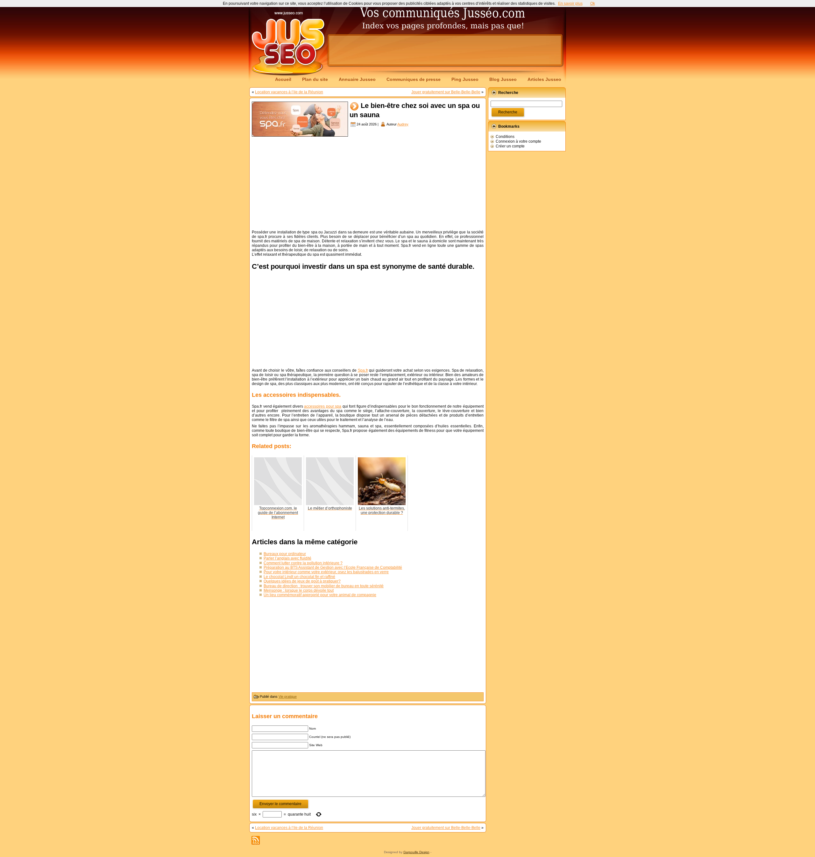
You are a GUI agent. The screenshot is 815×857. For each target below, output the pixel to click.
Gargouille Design (416, 852)
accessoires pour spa (322, 406)
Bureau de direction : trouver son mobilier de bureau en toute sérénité (324, 586)
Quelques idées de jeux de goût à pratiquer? (302, 581)
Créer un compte (510, 146)
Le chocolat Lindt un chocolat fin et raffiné (299, 577)
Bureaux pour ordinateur (285, 554)
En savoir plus (570, 3)
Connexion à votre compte (518, 141)
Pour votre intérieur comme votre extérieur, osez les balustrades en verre (326, 572)
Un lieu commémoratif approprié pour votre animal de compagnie (320, 595)
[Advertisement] (445, 50)
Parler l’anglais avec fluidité (287, 558)
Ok (592, 3)
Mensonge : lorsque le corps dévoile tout (299, 590)
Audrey (402, 124)
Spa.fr (363, 370)
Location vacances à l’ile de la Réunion (289, 92)
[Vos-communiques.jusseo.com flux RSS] (256, 840)
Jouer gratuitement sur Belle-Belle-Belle (445, 92)
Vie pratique (288, 696)
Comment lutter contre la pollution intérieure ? (303, 563)
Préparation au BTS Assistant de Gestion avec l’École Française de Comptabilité (333, 567)
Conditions (505, 136)
